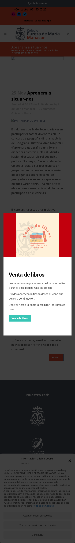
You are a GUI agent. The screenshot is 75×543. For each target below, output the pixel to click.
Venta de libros (20, 318)
